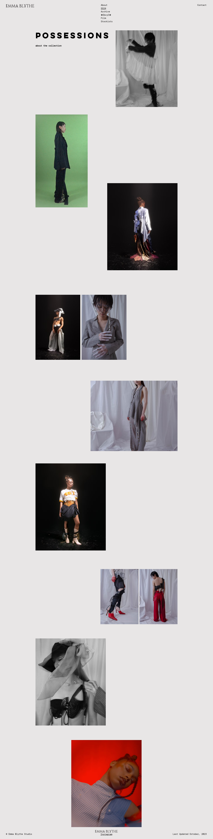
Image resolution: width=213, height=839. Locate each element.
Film (103, 18)
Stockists (107, 21)
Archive (105, 11)
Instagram (106, 834)
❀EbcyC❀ (106, 14)
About (104, 5)
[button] (84, 204)
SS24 (103, 8)
